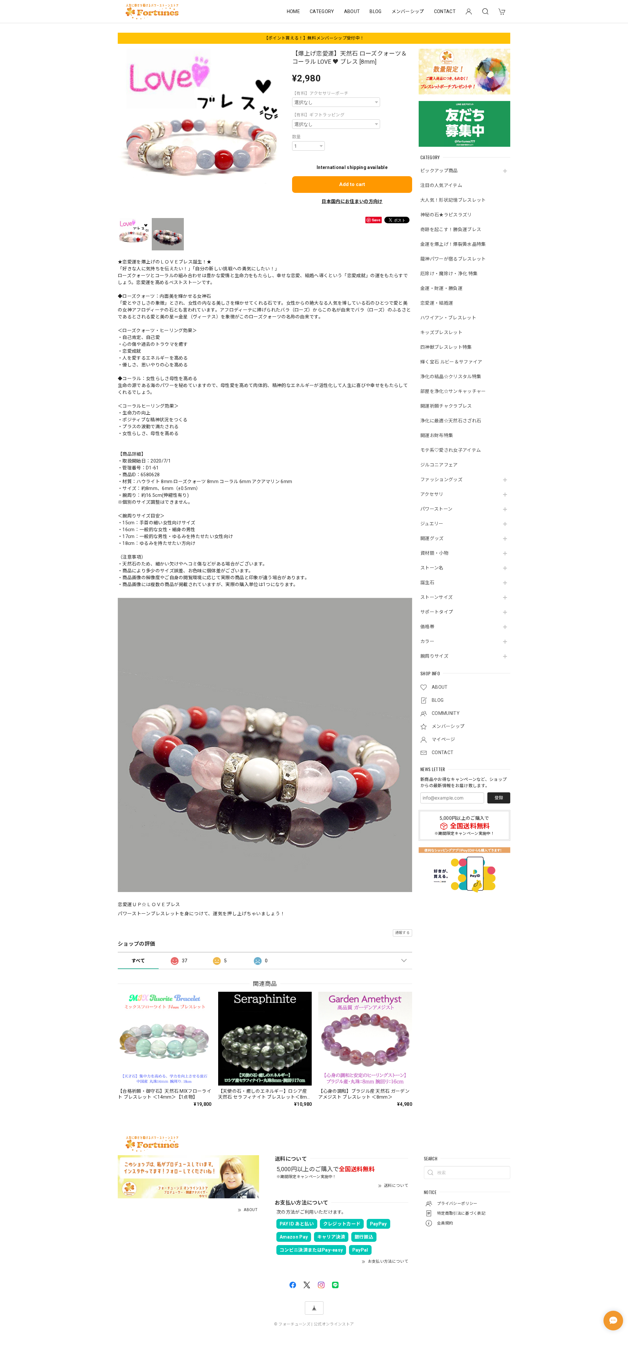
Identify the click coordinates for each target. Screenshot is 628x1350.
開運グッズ (432, 538)
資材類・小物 (434, 553)
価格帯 (427, 626)
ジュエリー (432, 523)
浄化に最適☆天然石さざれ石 (450, 420)
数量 (296, 136)
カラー (427, 641)
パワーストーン (436, 509)
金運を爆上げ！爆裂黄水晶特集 (453, 244)
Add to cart (352, 184)
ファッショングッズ (441, 479)
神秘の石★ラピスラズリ (446, 214)
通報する (402, 933)
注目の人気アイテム (441, 185)
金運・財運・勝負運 (441, 288)
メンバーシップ (408, 11)
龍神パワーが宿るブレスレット (453, 259)
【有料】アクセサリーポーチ (320, 93)
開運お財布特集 (436, 435)
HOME (293, 11)
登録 (499, 797)
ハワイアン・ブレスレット (448, 317)
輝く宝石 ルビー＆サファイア (451, 361)
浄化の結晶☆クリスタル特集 (450, 376)
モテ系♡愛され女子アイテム (450, 450)
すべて (138, 960)
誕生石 (427, 582)
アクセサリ (432, 494)
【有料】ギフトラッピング (318, 114)
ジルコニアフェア (439, 464)
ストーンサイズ (436, 597)
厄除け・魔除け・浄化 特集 (449, 273)
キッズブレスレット (441, 332)
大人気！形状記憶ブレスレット (453, 200)
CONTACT (445, 11)
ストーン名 (432, 567)
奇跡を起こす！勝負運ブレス (450, 229)
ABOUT (352, 11)
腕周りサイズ (434, 656)
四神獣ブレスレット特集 (446, 347)
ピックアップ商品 (439, 170)
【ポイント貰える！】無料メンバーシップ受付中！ (314, 38)
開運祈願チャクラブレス (446, 406)
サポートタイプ (436, 612)
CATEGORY (322, 11)
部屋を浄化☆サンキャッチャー (453, 391)
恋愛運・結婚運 (436, 303)
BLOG (375, 11)
